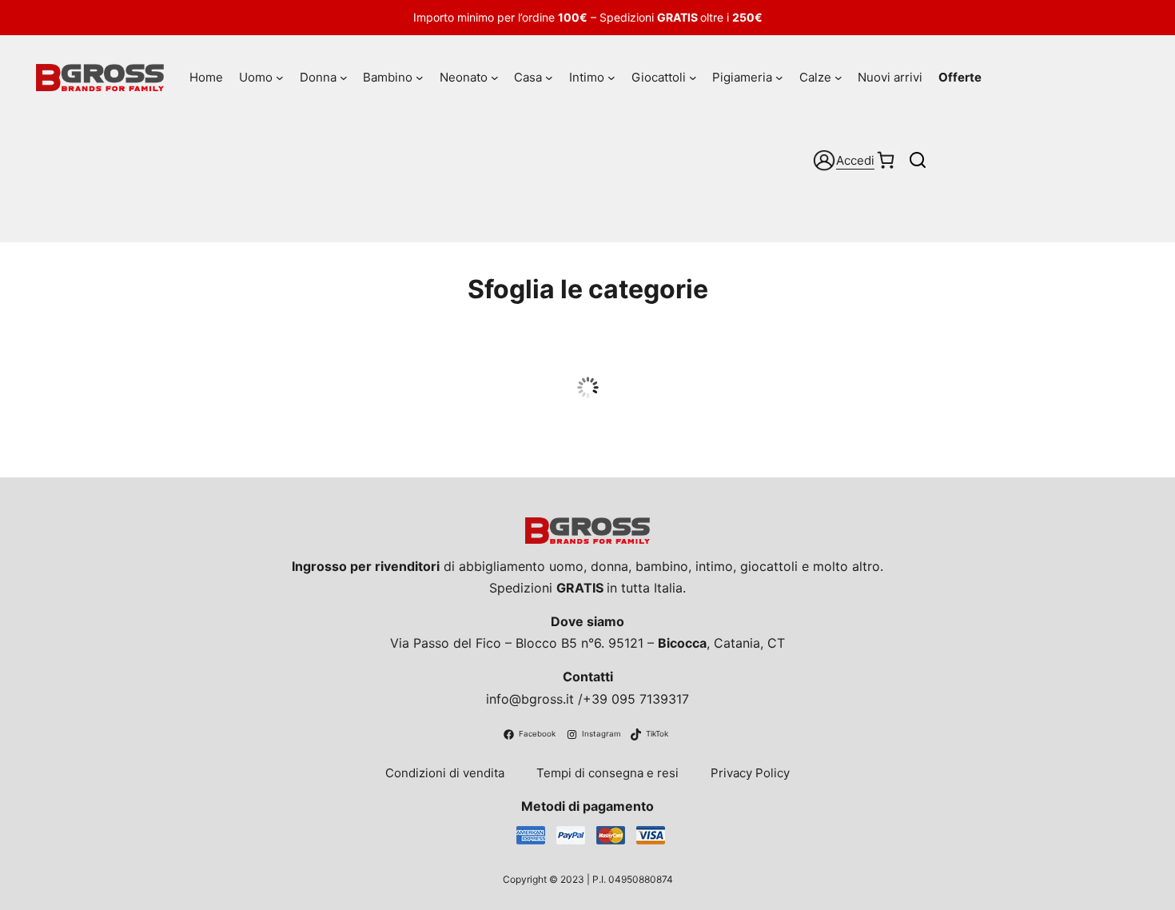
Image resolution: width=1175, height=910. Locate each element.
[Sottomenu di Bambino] (420, 78)
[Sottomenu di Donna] (344, 78)
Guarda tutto (143, 389)
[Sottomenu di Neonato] (495, 78)
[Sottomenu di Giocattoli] (693, 78)
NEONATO (735, 358)
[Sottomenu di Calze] (838, 78)
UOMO (142, 358)
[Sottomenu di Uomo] (280, 78)
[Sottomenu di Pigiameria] (779, 78)
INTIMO (1032, 358)
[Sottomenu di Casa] (549, 78)
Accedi (855, 160)
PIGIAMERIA (438, 358)
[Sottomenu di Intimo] (611, 78)
